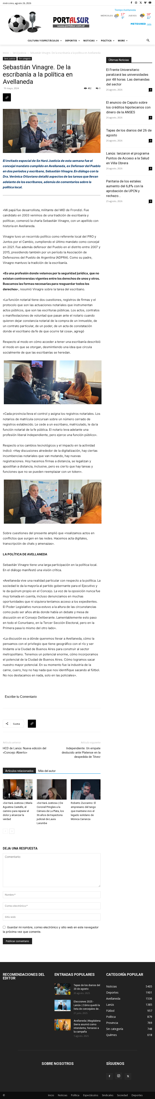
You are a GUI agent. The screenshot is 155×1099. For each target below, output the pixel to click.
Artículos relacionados (19, 771)
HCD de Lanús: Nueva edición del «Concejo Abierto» (24, 750)
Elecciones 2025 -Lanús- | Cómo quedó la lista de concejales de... (87, 1005)
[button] (148, 41)
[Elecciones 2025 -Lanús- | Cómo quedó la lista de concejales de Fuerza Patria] (62, 1005)
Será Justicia (19, 53)
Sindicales (107, 1095)
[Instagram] (136, 3)
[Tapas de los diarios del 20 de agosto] (62, 989)
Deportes (137, 1095)
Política (75, 1095)
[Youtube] (150, 3)
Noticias (62, 1095)
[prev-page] (5, 831)
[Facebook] (131, 3)
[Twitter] (140, 3)
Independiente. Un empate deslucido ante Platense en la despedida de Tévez (81, 752)
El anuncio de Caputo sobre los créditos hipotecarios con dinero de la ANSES (128, 107)
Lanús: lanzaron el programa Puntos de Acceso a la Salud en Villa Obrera (127, 158)
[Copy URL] (7, 97)
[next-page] (11, 831)
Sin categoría (25, 58)
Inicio (6, 53)
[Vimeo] (145, 3)
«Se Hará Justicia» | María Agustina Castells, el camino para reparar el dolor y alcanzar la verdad (17, 811)
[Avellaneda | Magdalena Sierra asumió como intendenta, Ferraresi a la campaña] (62, 1024)
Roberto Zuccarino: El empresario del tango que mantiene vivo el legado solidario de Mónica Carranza (83, 811)
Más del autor (47, 771)
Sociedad (122, 1095)
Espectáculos (90, 1095)
